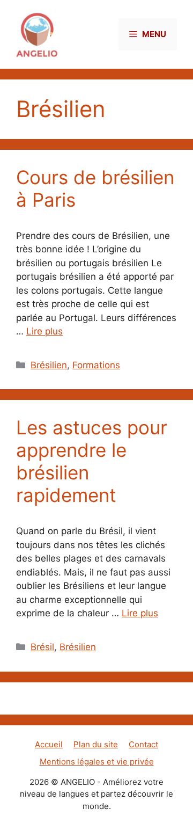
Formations (96, 365)
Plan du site (95, 744)
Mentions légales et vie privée (97, 761)
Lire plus (44, 331)
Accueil (49, 744)
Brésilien (49, 365)
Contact (143, 744)
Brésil (42, 647)
